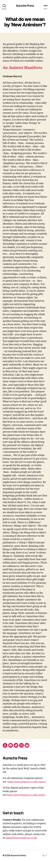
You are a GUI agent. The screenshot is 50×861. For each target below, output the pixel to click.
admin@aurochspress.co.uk (21, 837)
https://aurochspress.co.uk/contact (27, 781)
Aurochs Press (25, 5)
